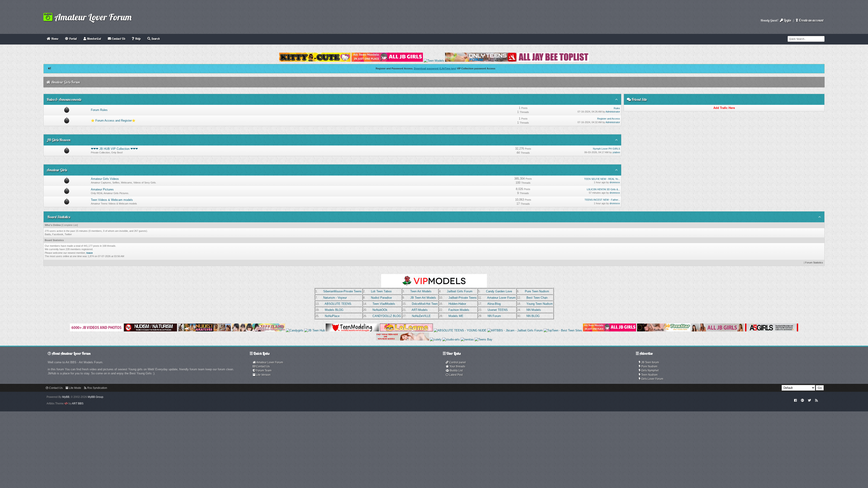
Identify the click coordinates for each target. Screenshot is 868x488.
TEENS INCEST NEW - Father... (602, 199)
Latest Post (455, 374)
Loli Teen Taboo (381, 291)
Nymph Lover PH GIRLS (606, 148)
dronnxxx (615, 182)
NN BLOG (533, 316)
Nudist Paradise (381, 297)
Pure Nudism (649, 366)
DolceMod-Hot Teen (425, 303)
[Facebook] (795, 400)
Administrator (613, 111)
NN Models (533, 310)
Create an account (810, 20)
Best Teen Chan (536, 297)
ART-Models (420, 310)
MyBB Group (95, 397)
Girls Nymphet (650, 370)
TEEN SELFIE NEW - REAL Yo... (602, 179)
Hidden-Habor (457, 303)
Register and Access (608, 118)
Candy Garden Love (499, 291)
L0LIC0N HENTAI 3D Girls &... (603, 189)
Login (787, 20)
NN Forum (494, 316)
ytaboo (616, 152)
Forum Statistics (814, 262)
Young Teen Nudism (539, 303)
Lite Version (263, 374)
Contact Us (262, 366)
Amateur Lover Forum (92, 17)
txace (89, 252)
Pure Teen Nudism (537, 291)
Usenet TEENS (498, 310)
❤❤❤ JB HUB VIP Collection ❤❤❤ (114, 148)
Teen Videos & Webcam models (112, 200)
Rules (617, 108)
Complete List (69, 225)
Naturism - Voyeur (335, 297)
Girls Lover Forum (652, 378)
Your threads (457, 366)
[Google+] (802, 400)
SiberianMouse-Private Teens (342, 291)
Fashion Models (458, 310)
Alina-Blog (494, 303)
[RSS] (816, 400)
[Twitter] (809, 400)
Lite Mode (74, 387)
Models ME (455, 316)
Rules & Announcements (64, 99)
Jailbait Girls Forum (459, 291)
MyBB (65, 397)
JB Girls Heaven (58, 140)
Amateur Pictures (102, 189)
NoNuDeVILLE (421, 316)
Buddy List (456, 370)
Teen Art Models (421, 291)
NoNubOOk (380, 310)
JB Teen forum (650, 362)
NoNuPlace (332, 316)
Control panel (457, 362)
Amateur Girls (57, 170)
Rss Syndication (97, 387)
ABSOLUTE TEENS (338, 303)
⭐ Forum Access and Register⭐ (113, 120)
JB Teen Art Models (423, 297)
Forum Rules (99, 110)
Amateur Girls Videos (105, 179)
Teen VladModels (384, 303)
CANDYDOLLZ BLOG (387, 316)
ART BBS (77, 403)
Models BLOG (334, 310)
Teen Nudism (649, 374)
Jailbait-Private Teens (462, 297)
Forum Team (263, 370)
